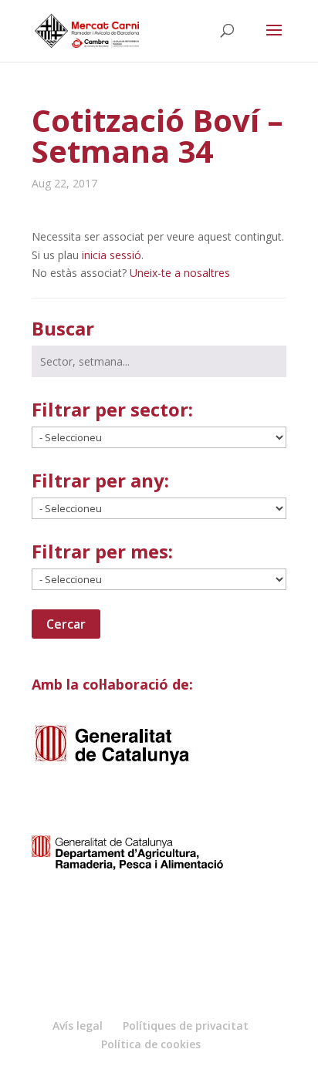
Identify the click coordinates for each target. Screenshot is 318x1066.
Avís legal (77, 1025)
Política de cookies (151, 1044)
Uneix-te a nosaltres (180, 272)
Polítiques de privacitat (186, 1025)
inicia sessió (111, 255)
